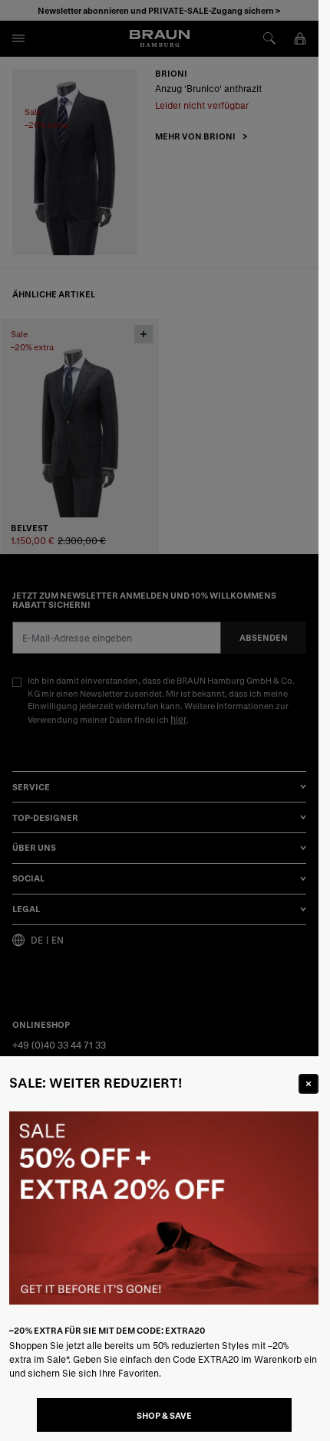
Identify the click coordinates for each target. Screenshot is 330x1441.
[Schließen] (308, 1084)
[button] (159, 720)
